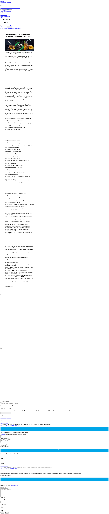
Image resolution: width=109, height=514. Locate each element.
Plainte (2, 423)
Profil (2, 17)
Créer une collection (4, 446)
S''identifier (3, 6)
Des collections (8, 11)
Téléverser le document (5, 8)
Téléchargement (4, 26)
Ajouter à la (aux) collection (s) (7, 28)
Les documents (4, 2)
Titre (1, 435)
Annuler (2, 512)
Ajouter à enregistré (17, 28)
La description (6, 438)
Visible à (2, 442)
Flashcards (9, 2)
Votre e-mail (3, 497)
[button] (3, 401)
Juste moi (4, 445)
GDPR (2, 425)
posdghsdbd (9, 25)
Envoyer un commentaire (5, 475)
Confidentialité (7, 425)
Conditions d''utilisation (14, 425)
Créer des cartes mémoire (15, 8)
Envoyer (6, 512)
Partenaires (5, 423)
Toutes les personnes (6, 444)
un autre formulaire (15, 485)
